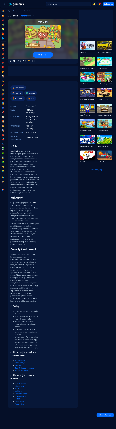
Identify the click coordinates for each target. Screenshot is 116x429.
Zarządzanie (17, 11)
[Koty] (3, 72)
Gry (9, 11)
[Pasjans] (3, 148)
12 (20, 61)
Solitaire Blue (20, 383)
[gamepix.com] (17, 4)
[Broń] (3, 108)
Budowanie (19, 98)
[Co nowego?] (94, 4)
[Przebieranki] (3, 85)
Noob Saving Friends (105, 84)
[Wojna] (3, 162)
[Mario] (3, 121)
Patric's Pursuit (85, 115)
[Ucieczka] (3, 90)
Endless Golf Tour (104, 146)
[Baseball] (3, 49)
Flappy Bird (19, 404)
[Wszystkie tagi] (3, 177)
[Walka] (3, 94)
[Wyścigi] (3, 135)
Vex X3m (83, 162)
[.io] (3, 112)
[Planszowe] (3, 58)
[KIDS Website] (3, 182)
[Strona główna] (3, 11)
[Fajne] (3, 81)
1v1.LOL (17, 399)
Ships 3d (83, 53)
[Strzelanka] (3, 144)
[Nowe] (3, 29)
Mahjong (18, 391)
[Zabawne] (3, 103)
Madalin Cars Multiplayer (105, 115)
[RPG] (3, 139)
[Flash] (3, 99)
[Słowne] (3, 166)
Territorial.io (20, 360)
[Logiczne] (3, 130)
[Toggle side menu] (3, 4)
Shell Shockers (21, 393)
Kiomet (18, 365)
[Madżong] (3, 117)
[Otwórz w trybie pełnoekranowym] (74, 61)
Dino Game (19, 401)
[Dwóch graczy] (3, 45)
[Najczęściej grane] (3, 20)
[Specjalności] (3, 38)
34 (14, 61)
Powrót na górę (106, 415)
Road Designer (21, 363)
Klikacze (32, 93)
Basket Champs (103, 162)
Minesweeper (20, 386)
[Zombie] (3, 171)
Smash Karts (20, 396)
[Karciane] (3, 76)
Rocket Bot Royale (86, 146)
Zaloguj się (108, 4)
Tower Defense (21, 370)
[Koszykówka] (3, 54)
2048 (17, 388)
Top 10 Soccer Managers (25, 368)
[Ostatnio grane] (3, 16)
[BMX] (3, 63)
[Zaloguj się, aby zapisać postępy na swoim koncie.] (29, 61)
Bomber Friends (103, 131)
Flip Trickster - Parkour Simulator (87, 68)
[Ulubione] (99, 4)
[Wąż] (3, 153)
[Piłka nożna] (3, 157)
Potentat (18, 93)
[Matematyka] (3, 126)
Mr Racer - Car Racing (105, 53)
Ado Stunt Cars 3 (103, 99)
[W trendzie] (3, 34)
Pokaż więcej (96, 169)
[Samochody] (3, 67)
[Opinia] (33, 61)
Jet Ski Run (84, 84)
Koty (32, 98)
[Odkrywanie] (3, 25)
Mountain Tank (85, 131)
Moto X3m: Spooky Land (87, 99)
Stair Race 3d (102, 68)
